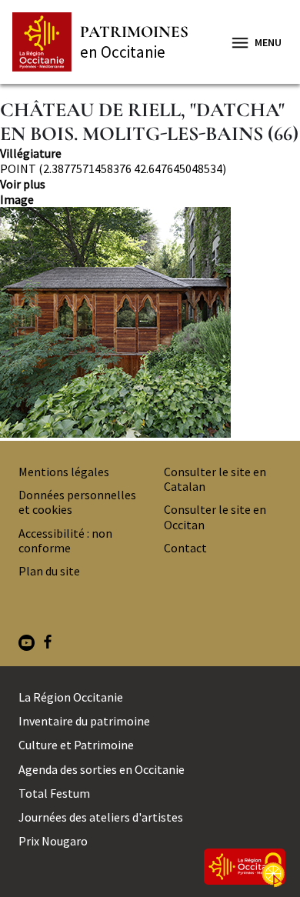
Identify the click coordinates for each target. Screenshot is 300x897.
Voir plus (22, 184)
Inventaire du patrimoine (84, 721)
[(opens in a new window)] (26, 644)
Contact (185, 547)
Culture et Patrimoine (76, 744)
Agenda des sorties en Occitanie (101, 769)
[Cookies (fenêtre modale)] (273, 871)
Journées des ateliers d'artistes (100, 817)
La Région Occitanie (70, 697)
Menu (268, 42)
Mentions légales (63, 471)
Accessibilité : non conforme (65, 540)
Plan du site (49, 571)
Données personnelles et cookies (77, 502)
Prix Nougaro (53, 841)
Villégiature (31, 153)
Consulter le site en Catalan (215, 479)
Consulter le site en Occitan (215, 517)
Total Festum (54, 793)
